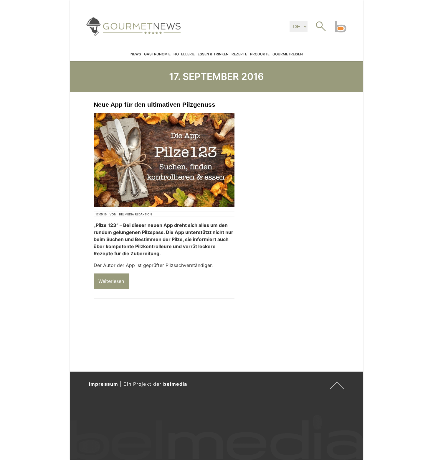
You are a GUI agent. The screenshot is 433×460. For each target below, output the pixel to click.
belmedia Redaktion (135, 214)
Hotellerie (184, 54)
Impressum (103, 384)
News (135, 54)
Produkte (260, 54)
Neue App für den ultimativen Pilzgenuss (154, 104)
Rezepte (239, 54)
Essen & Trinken (213, 54)
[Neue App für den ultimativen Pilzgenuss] (164, 160)
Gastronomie (157, 54)
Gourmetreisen (287, 54)
